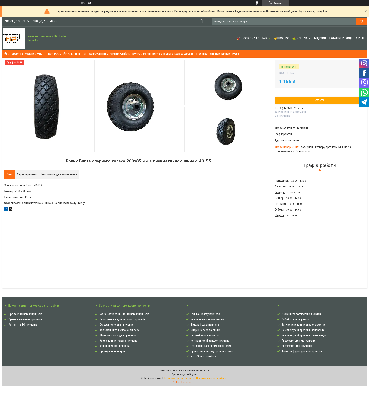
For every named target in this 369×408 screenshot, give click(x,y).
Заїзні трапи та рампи (295, 319)
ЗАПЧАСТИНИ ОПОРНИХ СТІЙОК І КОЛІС (114, 54)
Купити (320, 100)
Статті (360, 38)
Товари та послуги (22, 54)
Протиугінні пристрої (112, 351)
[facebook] (6, 209)
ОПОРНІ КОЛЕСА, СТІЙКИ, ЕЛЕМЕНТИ (61, 54)
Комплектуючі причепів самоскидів (304, 335)
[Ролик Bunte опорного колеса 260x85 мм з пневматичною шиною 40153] (289, 241)
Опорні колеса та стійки (205, 330)
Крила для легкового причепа (118, 340)
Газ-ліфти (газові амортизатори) (211, 346)
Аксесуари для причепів (297, 346)
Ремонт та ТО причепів (23, 324)
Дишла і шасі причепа (205, 324)
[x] (10, 209)
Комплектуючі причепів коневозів (303, 330)
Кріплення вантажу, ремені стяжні (212, 351)
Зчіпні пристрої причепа (115, 346)
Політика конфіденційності (212, 378)
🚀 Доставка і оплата (252, 38)
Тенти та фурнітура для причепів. (302, 351)
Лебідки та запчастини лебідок (301, 314)
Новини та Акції (341, 38)
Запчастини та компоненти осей (119, 330)
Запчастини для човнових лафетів (303, 324)
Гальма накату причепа (205, 314)
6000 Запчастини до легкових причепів (124, 314)
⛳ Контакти (301, 38)
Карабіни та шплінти (203, 356)
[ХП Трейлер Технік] (14, 38)
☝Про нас (281, 38)
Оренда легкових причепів (25, 319)
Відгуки (320, 38)
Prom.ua (204, 370)
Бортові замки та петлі (205, 335)
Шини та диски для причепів (118, 335)
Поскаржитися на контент (179, 378)
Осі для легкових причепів (116, 324)
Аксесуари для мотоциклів (298, 340)
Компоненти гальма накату (207, 319)
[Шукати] (361, 21)
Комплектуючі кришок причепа (210, 340)
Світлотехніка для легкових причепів (123, 319)
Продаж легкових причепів (25, 314)
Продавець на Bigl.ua (184, 374)
